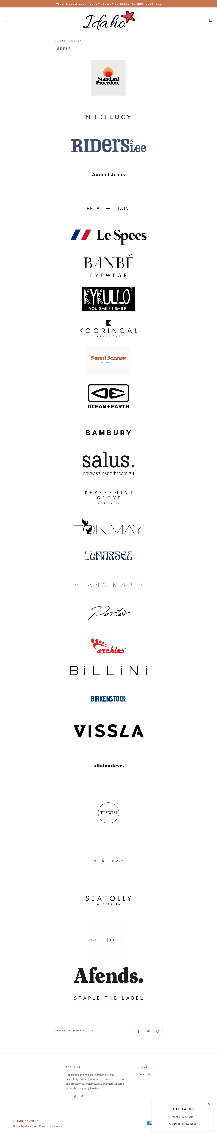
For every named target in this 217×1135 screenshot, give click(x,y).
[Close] (209, 1104)
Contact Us (145, 1075)
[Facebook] (67, 1096)
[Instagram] (75, 1096)
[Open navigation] (7, 19)
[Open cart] (210, 20)
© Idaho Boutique (26, 1121)
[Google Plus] (82, 1096)
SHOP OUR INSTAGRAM (182, 1124)
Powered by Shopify (50, 1126)
